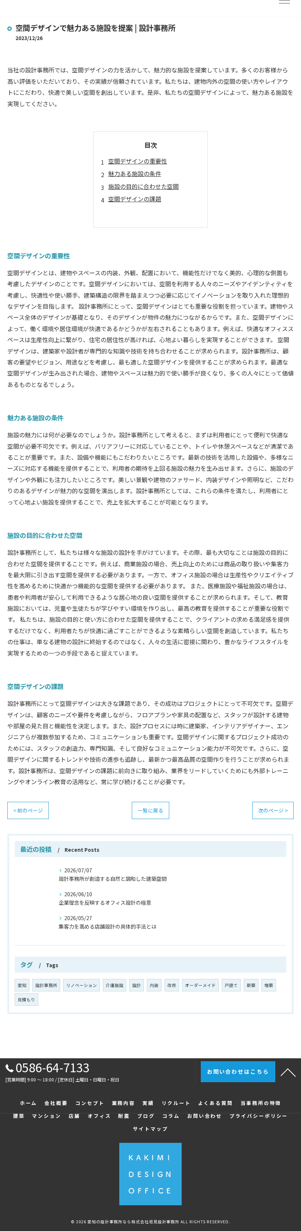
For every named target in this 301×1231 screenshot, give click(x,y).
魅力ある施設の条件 (134, 173)
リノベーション (81, 985)
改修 (171, 985)
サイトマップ (150, 1128)
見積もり (26, 999)
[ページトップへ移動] (288, 1072)
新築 (251, 985)
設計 (136, 985)
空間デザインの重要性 (137, 161)
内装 (154, 985)
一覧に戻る (150, 810)
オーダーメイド (200, 985)
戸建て (231, 985)
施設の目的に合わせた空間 (143, 186)
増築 (268, 985)
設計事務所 (46, 985)
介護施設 (114, 985)
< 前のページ (28, 810)
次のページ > (273, 810)
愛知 (22, 985)
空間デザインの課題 (134, 198)
